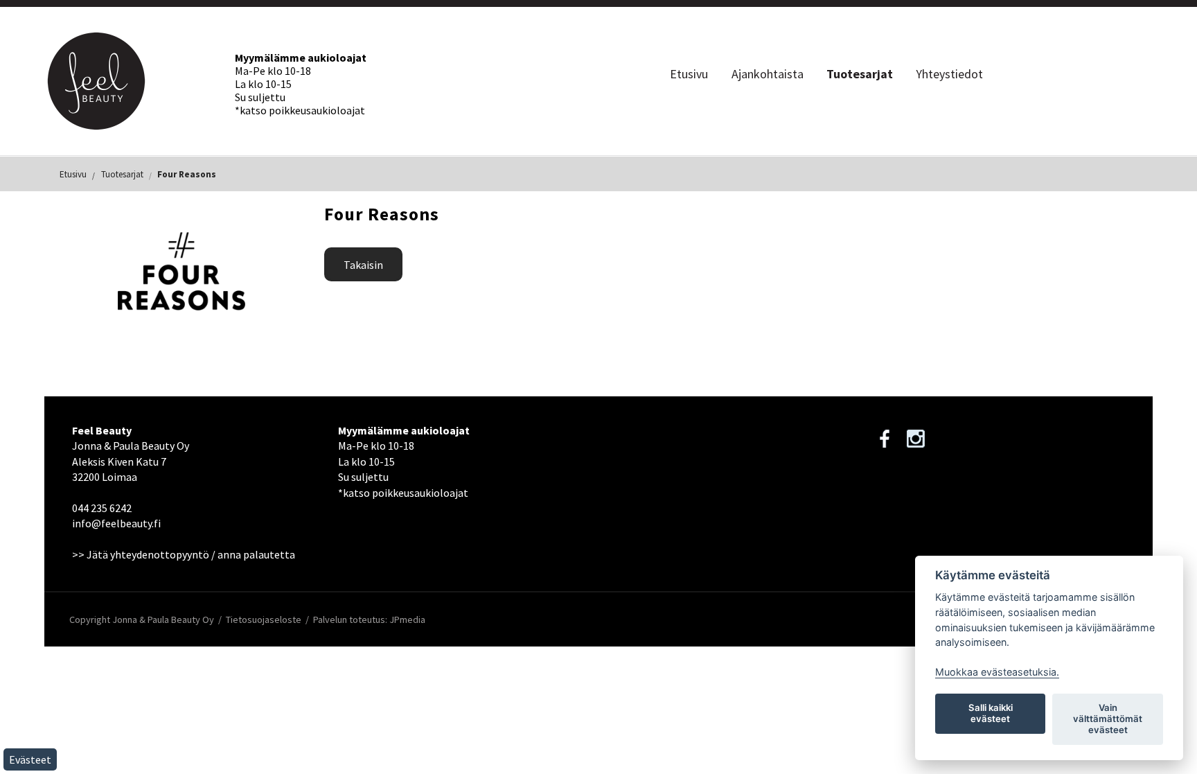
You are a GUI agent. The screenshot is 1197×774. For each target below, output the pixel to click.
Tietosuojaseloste (263, 619)
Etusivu (689, 74)
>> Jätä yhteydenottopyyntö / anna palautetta (183, 554)
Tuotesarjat (859, 74)
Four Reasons (186, 174)
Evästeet (30, 759)
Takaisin (363, 265)
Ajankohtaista (768, 74)
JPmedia (407, 619)
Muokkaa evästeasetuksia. (997, 672)
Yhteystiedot (949, 74)
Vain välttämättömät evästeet (1107, 718)
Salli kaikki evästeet (990, 713)
